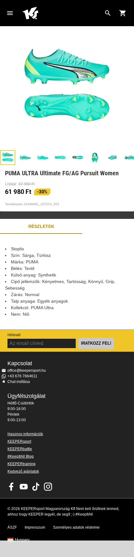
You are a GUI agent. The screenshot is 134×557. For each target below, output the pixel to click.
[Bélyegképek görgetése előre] (126, 157)
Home (62, 13)
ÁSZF (12, 527)
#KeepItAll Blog (20, 456)
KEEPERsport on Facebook (11, 487)
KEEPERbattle (19, 449)
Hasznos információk (25, 434)
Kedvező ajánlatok (23, 471)
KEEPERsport (19, 441)
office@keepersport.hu (26, 370)
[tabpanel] (67, 281)
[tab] (7, 157)
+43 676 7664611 (22, 376)
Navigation (9, 13)
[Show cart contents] (123, 13)
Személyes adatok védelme (76, 527)
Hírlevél (14, 335)
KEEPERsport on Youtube (24, 487)
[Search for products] (108, 13)
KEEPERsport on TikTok (36, 487)
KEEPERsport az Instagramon (48, 487)
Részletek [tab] (41, 226)
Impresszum (35, 527)
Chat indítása (18, 382)
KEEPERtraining (21, 464)
